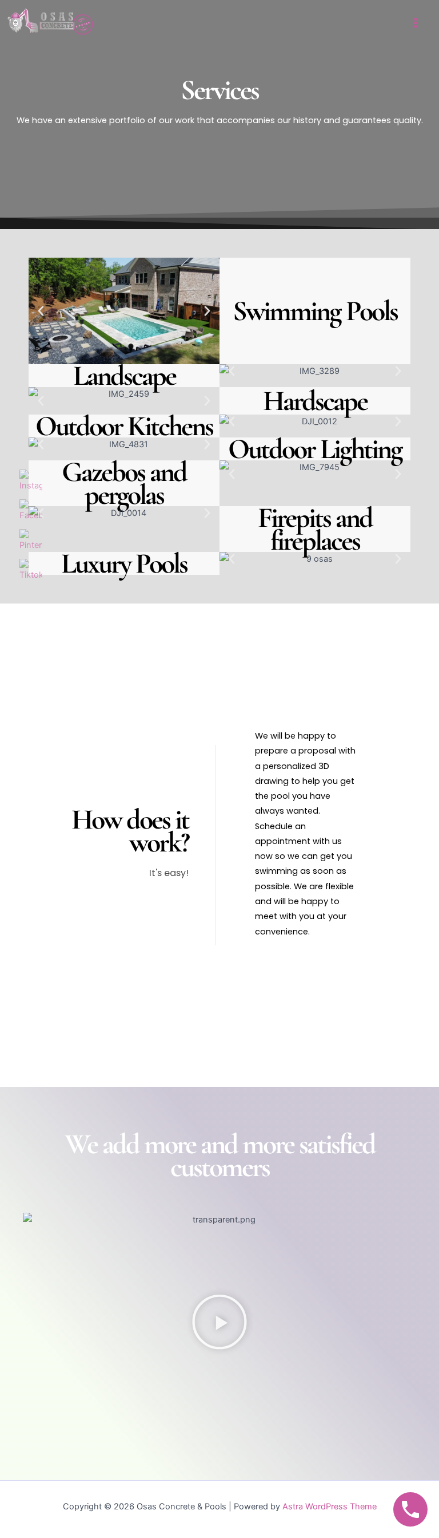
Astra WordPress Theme (329, 1506)
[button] (40, 310)
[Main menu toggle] (416, 23)
